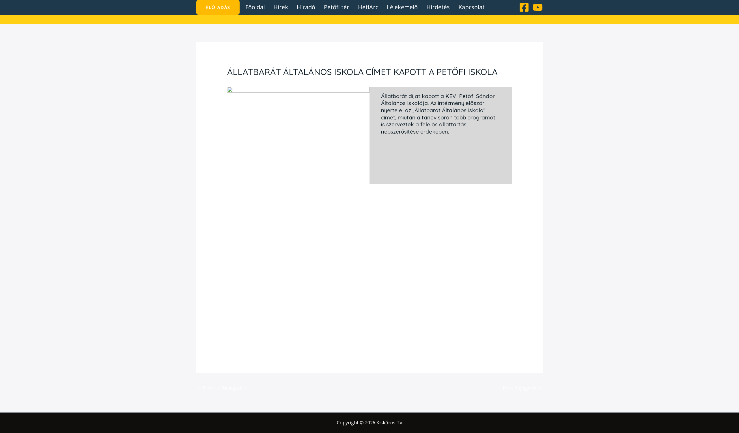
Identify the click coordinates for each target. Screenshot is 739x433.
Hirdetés (438, 7)
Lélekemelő (402, 7)
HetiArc (368, 7)
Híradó (306, 7)
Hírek (280, 7)
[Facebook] (524, 7)
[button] (218, 7)
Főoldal (255, 7)
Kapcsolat (471, 7)
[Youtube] (538, 7)
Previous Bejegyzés (221, 388)
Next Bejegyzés (522, 388)
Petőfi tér (336, 7)
